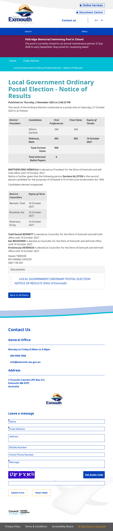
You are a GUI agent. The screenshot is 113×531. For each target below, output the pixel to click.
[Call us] (80, 20)
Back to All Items (19, 295)
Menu (85, 31)
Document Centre (91, 12)
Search (28, 31)
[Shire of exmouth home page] (21, 14)
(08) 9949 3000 (18, 355)
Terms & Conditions (36, 526)
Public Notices (31, 60)
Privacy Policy (12, 526)
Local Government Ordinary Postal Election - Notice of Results (48, 67)
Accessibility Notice (62, 526)
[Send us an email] (85, 20)
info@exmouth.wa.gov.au (25, 362)
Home (12, 60)
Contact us (69, 20)
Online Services (93, 5)
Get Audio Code (94, 474)
